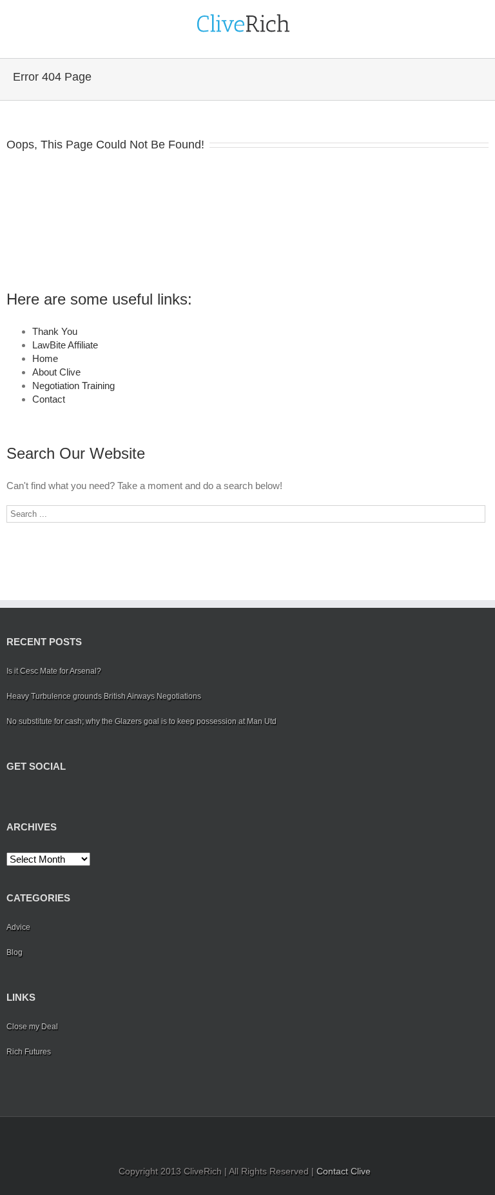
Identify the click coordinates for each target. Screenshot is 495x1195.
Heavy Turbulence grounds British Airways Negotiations (103, 696)
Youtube (75, 799)
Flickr (104, 796)
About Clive (56, 372)
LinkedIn (50, 795)
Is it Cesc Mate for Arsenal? (53, 671)
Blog (14, 952)
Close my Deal (32, 1026)
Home (45, 358)
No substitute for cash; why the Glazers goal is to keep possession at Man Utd (141, 721)
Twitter (29, 796)
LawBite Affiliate (65, 344)
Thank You (54, 331)
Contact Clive (343, 1171)
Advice (18, 927)
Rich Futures (28, 1051)
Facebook (9, 796)
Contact (48, 399)
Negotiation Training (73, 385)
